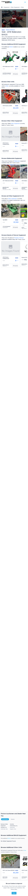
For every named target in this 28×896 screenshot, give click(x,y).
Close (14, 893)
